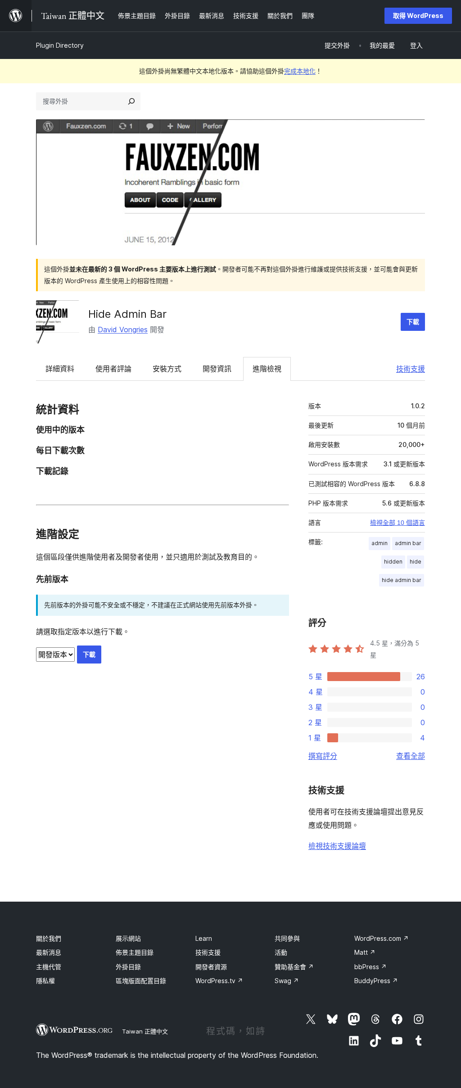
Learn (203, 938)
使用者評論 (113, 368)
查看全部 (410, 755)
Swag (287, 980)
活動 (281, 952)
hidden (393, 561)
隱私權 (45, 980)
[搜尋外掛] (131, 101)
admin (379, 543)
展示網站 (128, 938)
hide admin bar (401, 580)
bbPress (370, 967)
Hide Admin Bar (127, 314)
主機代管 (48, 967)
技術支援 (410, 368)
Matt (364, 952)
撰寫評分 (322, 755)
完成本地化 (300, 71)
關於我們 (48, 938)
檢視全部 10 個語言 (397, 522)
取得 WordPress (418, 15)
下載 (413, 321)
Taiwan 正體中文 (145, 1031)
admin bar (408, 543)
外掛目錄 (128, 967)
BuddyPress (376, 980)
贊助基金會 (294, 967)
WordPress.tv (219, 980)
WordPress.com (381, 938)
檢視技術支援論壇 (337, 845)
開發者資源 (211, 967)
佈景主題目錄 (135, 952)
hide (415, 561)
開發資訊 (217, 368)
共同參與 (287, 938)
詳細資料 (59, 368)
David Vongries (123, 329)
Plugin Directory (60, 45)
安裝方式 (167, 368)
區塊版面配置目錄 (141, 980)
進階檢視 (267, 368)
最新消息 (48, 952)
